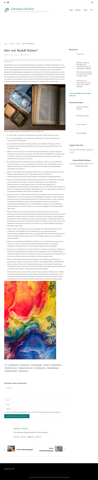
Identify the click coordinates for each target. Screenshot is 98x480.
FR (13, 469)
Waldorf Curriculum (11, 368)
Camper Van (80, 54)
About (85, 10)
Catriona (6, 55)
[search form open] (92, 2)
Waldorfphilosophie (11, 371)
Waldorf (46, 365)
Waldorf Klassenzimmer (26, 368)
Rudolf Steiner (25, 365)
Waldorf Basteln (56, 365)
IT (11, 469)
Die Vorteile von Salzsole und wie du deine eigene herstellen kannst (84, 74)
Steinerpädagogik (37, 365)
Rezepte (78, 10)
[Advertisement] (49, 26)
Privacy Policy (65, 477)
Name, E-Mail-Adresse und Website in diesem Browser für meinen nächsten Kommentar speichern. (33, 412)
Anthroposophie (14, 365)
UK (7, 469)
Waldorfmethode (40, 368)
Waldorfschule (24, 371)
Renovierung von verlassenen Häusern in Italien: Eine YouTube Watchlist (83, 83)
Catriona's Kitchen (22, 9)
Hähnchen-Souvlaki (82, 116)
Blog (71, 10)
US (5, 469)
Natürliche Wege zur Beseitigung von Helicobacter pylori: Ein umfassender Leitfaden (83, 65)
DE (91, 10)
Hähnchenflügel (81, 133)
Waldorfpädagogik (53, 368)
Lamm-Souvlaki (81, 124)
